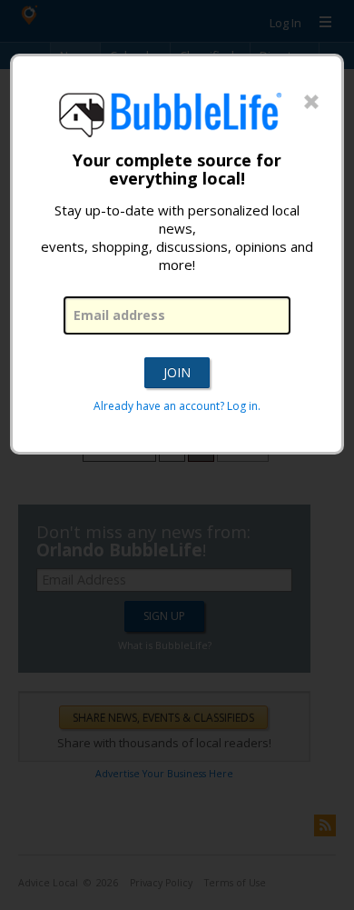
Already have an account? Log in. (177, 406)
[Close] (311, 103)
